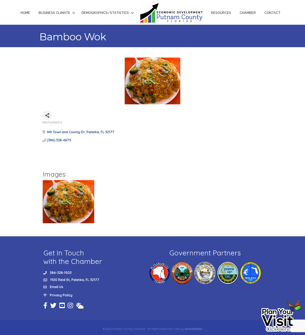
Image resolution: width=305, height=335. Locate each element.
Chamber (248, 13)
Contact (272, 13)
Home (25, 13)
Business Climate (54, 13)
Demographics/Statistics (105, 13)
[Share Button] (47, 115)
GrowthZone (193, 328)
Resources (221, 13)
